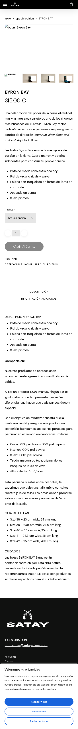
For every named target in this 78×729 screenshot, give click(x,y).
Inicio (8, 18)
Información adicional (39, 298)
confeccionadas (15, 563)
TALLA (11, 209)
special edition (25, 18)
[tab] (39, 291)
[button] (5, 4)
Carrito (9, 661)
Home (28, 264)
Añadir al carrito (24, 247)
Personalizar (39, 711)
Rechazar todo (39, 721)
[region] (39, 696)
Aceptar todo (39, 701)
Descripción (39, 291)
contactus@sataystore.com (26, 645)
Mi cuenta (11, 656)
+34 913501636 (16, 640)
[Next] (67, 79)
